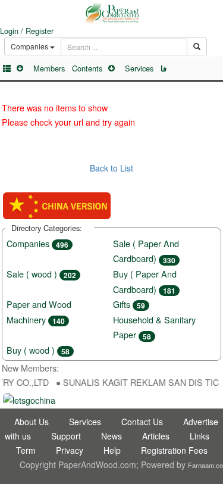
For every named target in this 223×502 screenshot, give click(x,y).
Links (199, 436)
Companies (37, 243)
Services (139, 68)
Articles (155, 436)
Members (49, 68)
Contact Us (142, 422)
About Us (31, 422)
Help (112, 450)
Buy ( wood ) (38, 350)
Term (26, 450)
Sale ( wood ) (41, 273)
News (111, 436)
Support (66, 436)
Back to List (111, 168)
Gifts (129, 304)
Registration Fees (174, 450)
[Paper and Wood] (111, 13)
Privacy (69, 450)
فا (164, 68)
